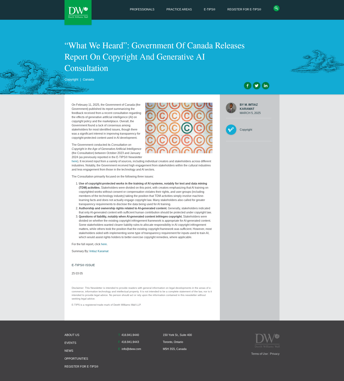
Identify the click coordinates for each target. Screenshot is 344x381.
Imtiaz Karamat (98, 251)
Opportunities (76, 358)
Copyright (71, 79)
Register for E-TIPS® (244, 9)
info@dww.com (131, 348)
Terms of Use (259, 353)
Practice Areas (179, 9)
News (68, 350)
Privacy (275, 353)
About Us (71, 334)
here (74, 161)
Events (70, 342)
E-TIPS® (209, 9)
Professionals (142, 9)
